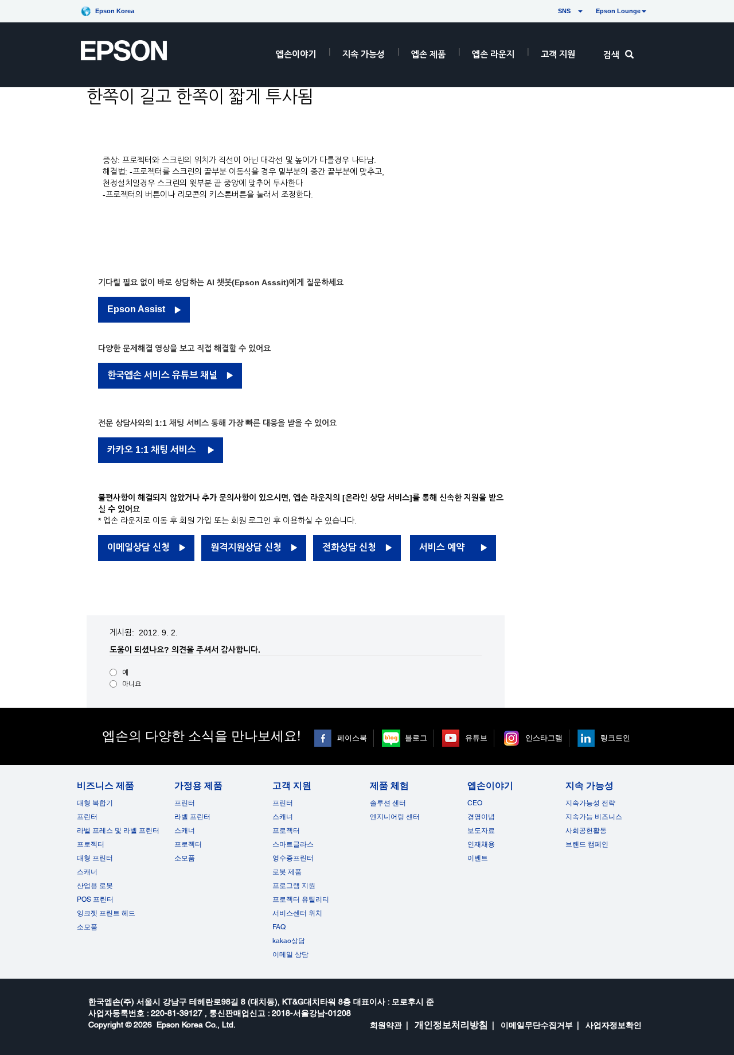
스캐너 (87, 872)
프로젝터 (90, 844)
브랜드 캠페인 (586, 844)
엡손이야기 (296, 54)
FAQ (279, 927)
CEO (474, 803)
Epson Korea (114, 10)
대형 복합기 (95, 803)
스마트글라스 (293, 844)
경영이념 (481, 817)
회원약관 (386, 1025)
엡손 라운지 (493, 54)
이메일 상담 (290, 955)
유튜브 (476, 738)
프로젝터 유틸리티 (300, 899)
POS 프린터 (95, 899)
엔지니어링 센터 (395, 817)
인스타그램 (544, 738)
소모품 (87, 927)
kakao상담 (288, 941)
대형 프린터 (95, 858)
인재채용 (481, 844)
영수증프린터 (293, 858)
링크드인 (615, 738)
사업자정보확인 (613, 1025)
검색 (611, 55)
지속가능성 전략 (590, 803)
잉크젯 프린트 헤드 (106, 913)
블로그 (416, 738)
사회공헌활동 (586, 831)
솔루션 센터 (388, 803)
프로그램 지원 (293, 886)
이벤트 (477, 858)
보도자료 (481, 831)
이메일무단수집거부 (537, 1025)
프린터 (87, 817)
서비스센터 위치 (297, 913)
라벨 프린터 (192, 817)
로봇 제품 (287, 872)
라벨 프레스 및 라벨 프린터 (118, 831)
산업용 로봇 (95, 886)
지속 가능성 (363, 54)
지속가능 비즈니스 (593, 817)
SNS (551, 10)
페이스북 (352, 738)
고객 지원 (558, 54)
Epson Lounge (618, 10)
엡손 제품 (428, 54)
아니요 (131, 684)
